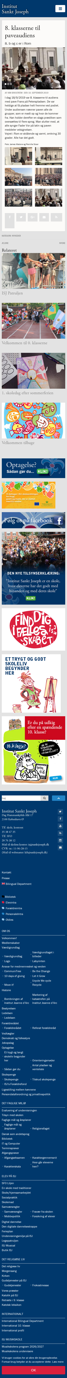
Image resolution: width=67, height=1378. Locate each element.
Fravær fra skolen (42, 1211)
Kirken (6, 1275)
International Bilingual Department (23, 1321)
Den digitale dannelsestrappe (19, 1226)
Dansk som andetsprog (15, 1134)
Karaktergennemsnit (44, 1157)
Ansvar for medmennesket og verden (24, 966)
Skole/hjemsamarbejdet (16, 1192)
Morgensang (9, 1271)
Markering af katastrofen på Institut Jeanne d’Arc (44, 999)
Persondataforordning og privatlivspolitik (26, 1094)
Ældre (5, 243)
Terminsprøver (10, 1148)
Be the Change (41, 971)
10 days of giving (14, 976)
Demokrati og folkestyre (16, 1038)
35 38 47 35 (8, 832)
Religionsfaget (40, 1128)
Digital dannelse (11, 1222)
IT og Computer (11, 1143)
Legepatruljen (10, 1240)
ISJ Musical (8, 1245)
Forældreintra (14, 908)
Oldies (9, 919)
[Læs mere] (56, 217)
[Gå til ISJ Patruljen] (33, 271)
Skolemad (8, 1202)
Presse (6, 878)
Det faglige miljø (14, 1103)
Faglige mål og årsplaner (16, 1120)
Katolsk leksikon (11, 1305)
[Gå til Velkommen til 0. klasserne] (33, 321)
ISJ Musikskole (12, 1339)
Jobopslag (8, 1043)
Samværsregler (11, 1206)
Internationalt (12, 1314)
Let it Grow (38, 976)
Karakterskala (12, 1166)
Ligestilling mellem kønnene (19, 1089)
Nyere (62, 243)
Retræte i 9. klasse (13, 1300)
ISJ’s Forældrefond (15, 1084)
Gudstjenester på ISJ (14, 1280)
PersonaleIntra (14, 914)
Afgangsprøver (10, 1153)
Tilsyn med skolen (12, 1115)
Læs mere (58, 1361)
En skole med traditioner (16, 1188)
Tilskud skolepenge (44, 1079)
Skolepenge (9, 1074)
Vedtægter (8, 1033)
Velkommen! (9, 938)
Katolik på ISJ (10, 1295)
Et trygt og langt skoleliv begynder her (14, 1056)
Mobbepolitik (12, 1216)
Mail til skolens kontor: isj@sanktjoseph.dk (25, 845)
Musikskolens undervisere (17, 1351)
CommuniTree (12, 971)
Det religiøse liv (13, 1259)
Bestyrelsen (9, 1008)
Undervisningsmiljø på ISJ (17, 1236)
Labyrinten (38, 961)
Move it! (9, 984)
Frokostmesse (40, 1285)
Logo (7, 961)
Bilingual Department (18, 884)
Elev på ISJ (9, 1176)
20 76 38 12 (8, 840)
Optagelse (8, 1047)
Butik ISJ (7, 1250)
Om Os (6, 931)
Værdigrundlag (11, 947)
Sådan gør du (12, 1069)
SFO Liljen (8, 1183)
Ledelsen (7, 1013)
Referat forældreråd (44, 1028)
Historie (6, 990)
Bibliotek (10, 896)
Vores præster (10, 1290)
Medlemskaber (11, 943)
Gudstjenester (12, 1285)
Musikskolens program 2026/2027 (23, 1346)
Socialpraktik (9, 1197)
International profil (13, 1330)
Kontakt (6, 872)
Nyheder (16, 235)
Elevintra (11, 902)
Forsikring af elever (43, 1216)
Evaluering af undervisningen (19, 1110)
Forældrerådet (10, 1023)
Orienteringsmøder (43, 1060)
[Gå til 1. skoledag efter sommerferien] (33, 371)
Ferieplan (7, 1231)
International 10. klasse (16, 1325)
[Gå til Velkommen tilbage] (33, 420)
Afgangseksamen (14, 1157)
